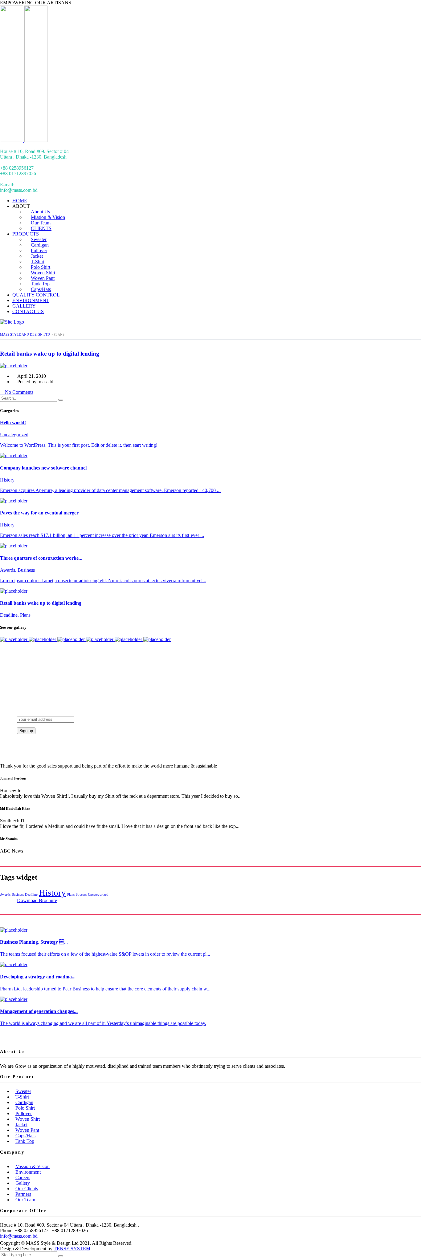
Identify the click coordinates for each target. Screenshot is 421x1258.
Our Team (25, 1199)
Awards (5, 894)
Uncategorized (98, 894)
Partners (23, 1194)
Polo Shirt (25, 1108)
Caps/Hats (41, 289)
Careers (22, 1177)
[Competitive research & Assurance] (129, 639)
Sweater (23, 1091)
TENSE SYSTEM (72, 1248)
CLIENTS (41, 228)
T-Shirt (22, 1096)
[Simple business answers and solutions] (100, 639)
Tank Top (24, 1141)
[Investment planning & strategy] (14, 639)
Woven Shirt (27, 1119)
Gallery (22, 1183)
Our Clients (26, 1188)
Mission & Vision (32, 1166)
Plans (71, 894)
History (52, 892)
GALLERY (24, 305)
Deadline (31, 894)
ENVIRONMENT (30, 300)
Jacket (21, 1124)
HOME (19, 200)
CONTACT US (28, 311)
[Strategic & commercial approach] (71, 639)
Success (81, 894)
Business (18, 894)
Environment (28, 1172)
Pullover (23, 1113)
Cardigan (24, 1102)
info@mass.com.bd (19, 1236)
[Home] (12, 322)
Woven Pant (27, 1130)
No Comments (18, 392)
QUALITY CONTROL (36, 294)
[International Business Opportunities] (43, 639)
